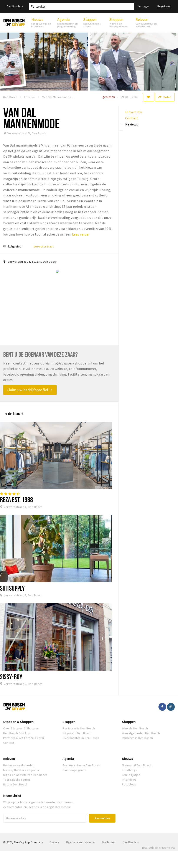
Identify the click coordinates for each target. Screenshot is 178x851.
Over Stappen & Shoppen (21, 728)
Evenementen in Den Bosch (81, 765)
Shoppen (129, 721)
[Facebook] (162, 707)
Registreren (164, 6)
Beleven (9, 758)
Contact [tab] (131, 118)
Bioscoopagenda (74, 770)
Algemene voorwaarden (81, 842)
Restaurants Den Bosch (79, 728)
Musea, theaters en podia (21, 770)
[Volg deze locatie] (148, 97)
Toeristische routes (17, 780)
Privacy (54, 842)
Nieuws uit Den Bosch (137, 765)
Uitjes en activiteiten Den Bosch (25, 775)
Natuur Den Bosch (15, 784)
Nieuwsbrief (12, 795)
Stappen (69, 721)
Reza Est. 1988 (16, 499)
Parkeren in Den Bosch (137, 738)
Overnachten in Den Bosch (81, 738)
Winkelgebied (12, 246)
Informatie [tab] (134, 112)
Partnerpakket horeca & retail (24, 738)
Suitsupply (12, 588)
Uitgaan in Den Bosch (77, 733)
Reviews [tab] (131, 124)
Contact (8, 743)
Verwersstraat (44, 246)
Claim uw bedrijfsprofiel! (29, 389)
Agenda (68, 758)
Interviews (129, 780)
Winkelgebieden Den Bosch (141, 733)
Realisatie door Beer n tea (158, 848)
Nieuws (127, 758)
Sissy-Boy (11, 676)
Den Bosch (14, 6)
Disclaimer (108, 842)
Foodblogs (129, 770)
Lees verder (81, 234)
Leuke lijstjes (131, 775)
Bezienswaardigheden (18, 765)
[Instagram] (171, 707)
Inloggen (144, 6)
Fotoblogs (129, 784)
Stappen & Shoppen (18, 721)
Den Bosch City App (16, 733)
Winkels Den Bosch (135, 728)
